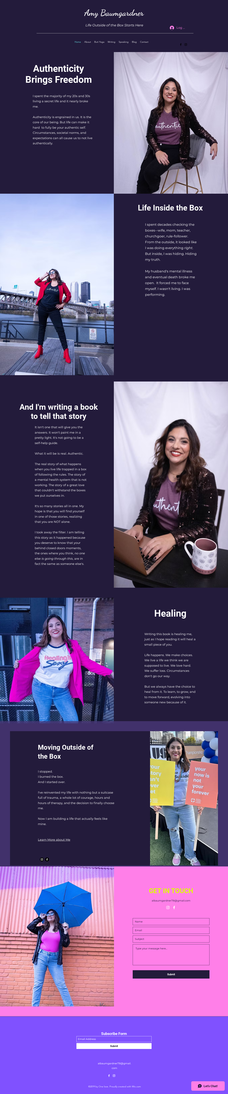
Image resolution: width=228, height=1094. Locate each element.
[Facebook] (180, 44)
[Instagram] (185, 44)
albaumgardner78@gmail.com (171, 900)
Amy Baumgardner (114, 13)
